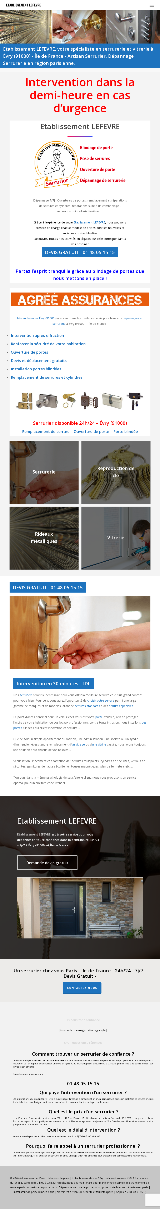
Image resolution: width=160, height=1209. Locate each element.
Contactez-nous (82, 988)
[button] (152, 5)
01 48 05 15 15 (83, 1083)
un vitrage (78, 744)
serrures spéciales (121, 706)
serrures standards (87, 706)
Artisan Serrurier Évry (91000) (36, 318)
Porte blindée (125, 431)
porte (99, 717)
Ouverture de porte (91, 431)
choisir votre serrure (100, 700)
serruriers (26, 695)
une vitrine (99, 744)
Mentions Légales (59, 1178)
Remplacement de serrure (46, 431)
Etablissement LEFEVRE (89, 222)
